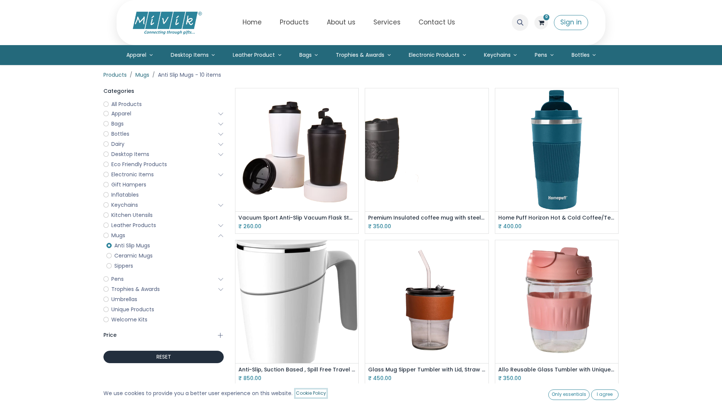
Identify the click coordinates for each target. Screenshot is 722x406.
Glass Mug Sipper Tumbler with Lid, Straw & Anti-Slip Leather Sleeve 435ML (426, 370)
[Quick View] (353, 100)
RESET (163, 357)
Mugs (142, 75)
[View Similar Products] (353, 134)
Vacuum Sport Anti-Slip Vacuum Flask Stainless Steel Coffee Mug (296, 218)
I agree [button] (605, 394)
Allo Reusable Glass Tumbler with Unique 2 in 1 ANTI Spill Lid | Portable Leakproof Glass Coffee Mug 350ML (556, 370)
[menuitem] (252, 22)
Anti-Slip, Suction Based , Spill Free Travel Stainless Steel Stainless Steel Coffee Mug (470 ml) (296, 370)
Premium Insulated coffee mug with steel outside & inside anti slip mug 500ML (426, 218)
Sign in (571, 22)
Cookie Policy (311, 393)
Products (115, 75)
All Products (126, 104)
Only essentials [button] (569, 394)
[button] (520, 22)
